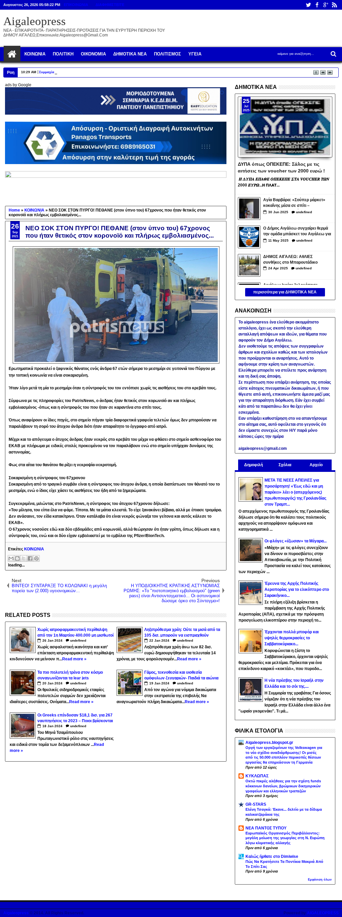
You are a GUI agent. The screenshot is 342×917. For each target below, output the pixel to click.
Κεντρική (12, 54)
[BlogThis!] (17, 558)
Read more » (74, 659)
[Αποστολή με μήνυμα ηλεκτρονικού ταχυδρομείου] (11, 558)
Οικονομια (93, 53)
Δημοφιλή (253, 465)
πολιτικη (63, 53)
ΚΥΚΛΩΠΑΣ (257, 776)
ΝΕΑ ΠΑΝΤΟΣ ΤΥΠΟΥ (266, 828)
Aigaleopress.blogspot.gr (269, 742)
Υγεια (194, 53)
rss (334, 5)
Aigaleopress (34, 21)
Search (333, 54)
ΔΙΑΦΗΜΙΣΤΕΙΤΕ (110, 5)
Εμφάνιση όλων (320, 879)
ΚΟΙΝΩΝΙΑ (34, 549)
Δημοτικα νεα (130, 53)
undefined (78, 640)
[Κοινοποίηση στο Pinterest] (36, 558)
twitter (308, 5)
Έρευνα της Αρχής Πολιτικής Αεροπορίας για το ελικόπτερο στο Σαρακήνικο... (297, 589)
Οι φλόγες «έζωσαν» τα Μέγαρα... (296, 541)
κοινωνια (34, 53)
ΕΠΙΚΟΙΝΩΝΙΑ (76, 5)
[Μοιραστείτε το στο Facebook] (30, 558)
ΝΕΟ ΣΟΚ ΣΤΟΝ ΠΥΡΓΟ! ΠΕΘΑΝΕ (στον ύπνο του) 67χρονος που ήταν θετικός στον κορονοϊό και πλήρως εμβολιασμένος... (119, 232)
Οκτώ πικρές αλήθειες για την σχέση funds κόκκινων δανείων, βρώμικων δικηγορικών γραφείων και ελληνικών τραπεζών (283, 786)
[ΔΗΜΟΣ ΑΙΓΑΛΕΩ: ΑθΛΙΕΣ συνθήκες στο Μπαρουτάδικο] (249, 265)
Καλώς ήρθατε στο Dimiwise (271, 856)
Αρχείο (316, 465)
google (325, 5)
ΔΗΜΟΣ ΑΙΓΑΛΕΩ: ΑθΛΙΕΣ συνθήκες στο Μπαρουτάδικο (290, 259)
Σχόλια (285, 465)
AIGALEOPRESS (323, 913)
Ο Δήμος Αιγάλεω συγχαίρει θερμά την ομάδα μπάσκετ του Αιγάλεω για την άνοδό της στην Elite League (297, 232)
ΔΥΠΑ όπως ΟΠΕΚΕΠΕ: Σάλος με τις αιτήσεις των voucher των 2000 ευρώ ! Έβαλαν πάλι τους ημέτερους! (281, 167)
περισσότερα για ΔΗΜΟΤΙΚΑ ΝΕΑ (285, 292)
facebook (317, 5)
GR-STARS (255, 804)
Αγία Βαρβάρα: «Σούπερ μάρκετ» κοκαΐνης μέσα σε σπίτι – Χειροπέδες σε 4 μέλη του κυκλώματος (294, 203)
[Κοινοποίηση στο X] (23, 558)
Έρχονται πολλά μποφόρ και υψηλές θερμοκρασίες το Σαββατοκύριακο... (292, 638)
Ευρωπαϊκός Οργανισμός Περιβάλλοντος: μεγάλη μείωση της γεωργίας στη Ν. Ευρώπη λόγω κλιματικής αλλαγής (285, 838)
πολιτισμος (167, 53)
